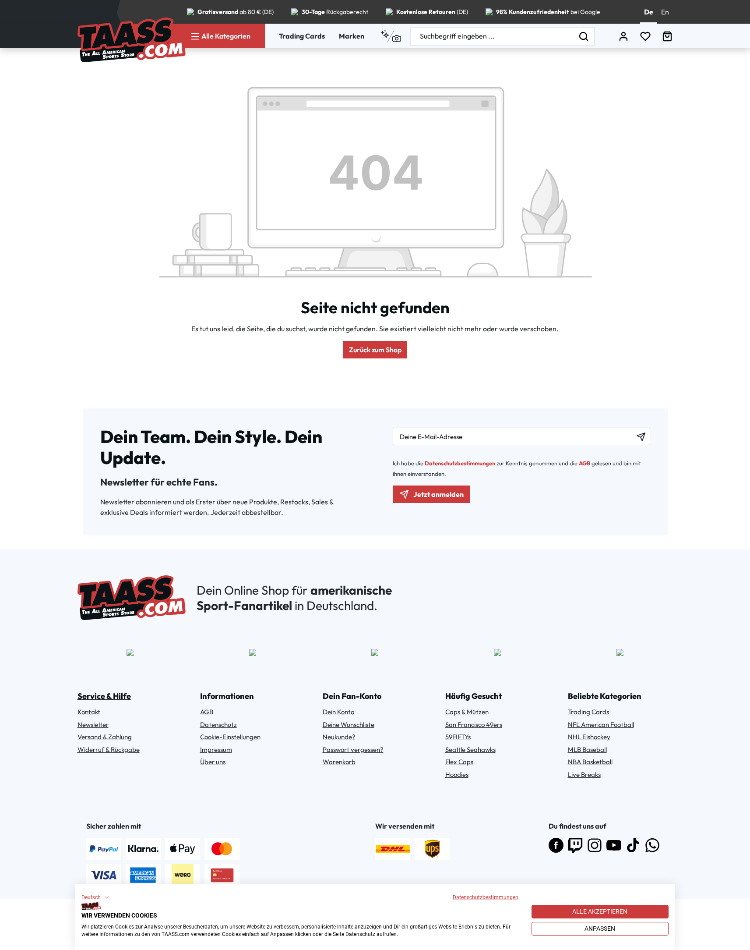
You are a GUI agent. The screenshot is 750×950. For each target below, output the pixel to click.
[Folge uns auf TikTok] (633, 845)
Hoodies (456, 774)
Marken (351, 36)
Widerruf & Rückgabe (108, 749)
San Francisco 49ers (473, 724)
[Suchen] (584, 36)
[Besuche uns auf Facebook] (556, 845)
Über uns (212, 762)
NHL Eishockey (589, 737)
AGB (584, 463)
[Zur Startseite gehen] (131, 40)
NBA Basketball (590, 762)
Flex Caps (459, 762)
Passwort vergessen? (353, 749)
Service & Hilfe (104, 696)
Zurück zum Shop (375, 349)
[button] (95, 897)
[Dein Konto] (623, 36)
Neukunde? (339, 737)
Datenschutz (218, 724)
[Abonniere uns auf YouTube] (613, 845)
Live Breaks (584, 774)
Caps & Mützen (467, 712)
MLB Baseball (587, 749)
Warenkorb (339, 762)
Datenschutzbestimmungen (485, 897)
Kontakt (88, 712)
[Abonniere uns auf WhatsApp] (652, 845)
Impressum (216, 749)
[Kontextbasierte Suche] (391, 35)
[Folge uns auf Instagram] (594, 845)
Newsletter (93, 724)
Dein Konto (338, 712)
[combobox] (492, 36)
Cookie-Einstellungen (230, 737)
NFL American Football (601, 724)
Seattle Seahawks (470, 749)
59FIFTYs (458, 737)
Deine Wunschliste (348, 724)
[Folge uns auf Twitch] (575, 845)
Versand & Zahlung (104, 737)
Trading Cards (302, 36)
